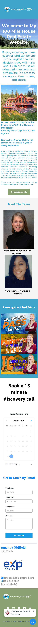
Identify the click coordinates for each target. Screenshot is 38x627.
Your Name (9, 488)
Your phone (10, 506)
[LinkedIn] (24, 608)
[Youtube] (19, 608)
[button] (35, 9)
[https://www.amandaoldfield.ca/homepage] (17, 9)
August (16, 421)
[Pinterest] (30, 608)
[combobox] (19, 464)
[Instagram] (13, 608)
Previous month (6, 421)
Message (8, 516)
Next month (31, 421)
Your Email (9, 497)
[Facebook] (8, 608)
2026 (22, 421)
